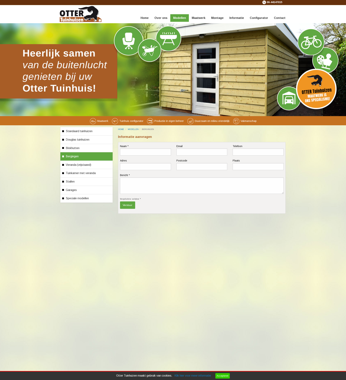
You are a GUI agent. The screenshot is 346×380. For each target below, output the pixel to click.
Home (145, 17)
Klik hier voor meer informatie (192, 375)
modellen (133, 129)
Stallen (70, 181)
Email (179, 146)
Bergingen (72, 156)
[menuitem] (145, 13)
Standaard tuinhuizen (79, 131)
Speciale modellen (77, 198)
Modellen (179, 17)
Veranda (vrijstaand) (78, 164)
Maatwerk (198, 17)
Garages (71, 190)
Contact (279, 17)
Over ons (160, 17)
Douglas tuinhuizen (77, 139)
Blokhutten (72, 148)
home (121, 129)
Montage (217, 17)
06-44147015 (274, 2)
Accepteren (223, 375)
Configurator (259, 17)
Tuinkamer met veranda (81, 173)
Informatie (236, 17)
